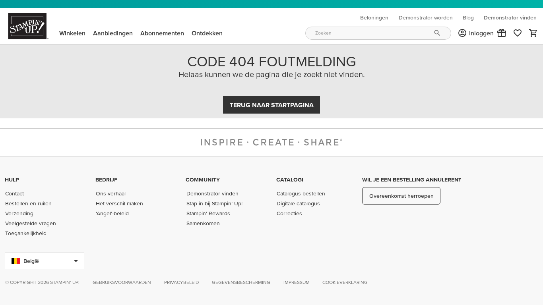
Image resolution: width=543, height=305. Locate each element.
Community (203, 179)
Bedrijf (106, 179)
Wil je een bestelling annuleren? (411, 179)
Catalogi (289, 179)
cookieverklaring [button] (345, 282)
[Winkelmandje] (533, 33)
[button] (501, 33)
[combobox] (378, 33)
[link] (517, 33)
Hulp (12, 179)
